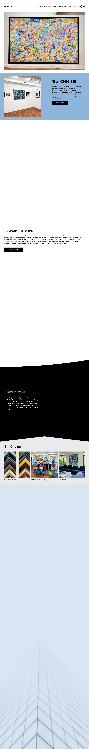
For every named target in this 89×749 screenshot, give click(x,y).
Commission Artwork (13, 249)
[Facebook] (80, 6)
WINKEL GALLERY (8, 6)
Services (54, 6)
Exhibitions (60, 6)
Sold (65, 6)
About (45, 6)
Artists (49, 6)
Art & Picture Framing (10, 479)
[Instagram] (77, 6)
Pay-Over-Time (63, 479)
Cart (84, 6)
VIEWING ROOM (60, 102)
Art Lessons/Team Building (39, 479)
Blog (74, 6)
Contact (69, 6)
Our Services (13, 446)
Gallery (41, 6)
